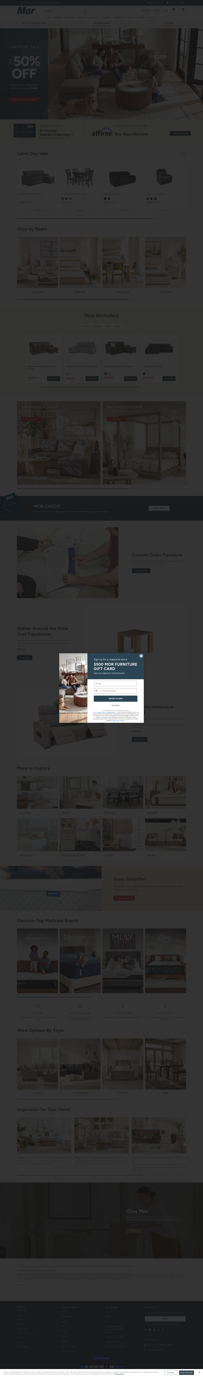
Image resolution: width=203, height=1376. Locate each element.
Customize (170, 1372)
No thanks (116, 705)
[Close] (199, 1372)
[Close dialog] (141, 655)
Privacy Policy (119, 1374)
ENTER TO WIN (115, 698)
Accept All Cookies (186, 1372)
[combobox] (98, 690)
